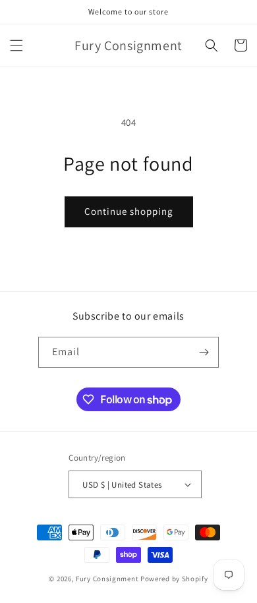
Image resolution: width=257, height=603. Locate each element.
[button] (16, 45)
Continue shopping (128, 211)
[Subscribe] (203, 352)
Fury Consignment (107, 578)
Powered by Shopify (174, 578)
